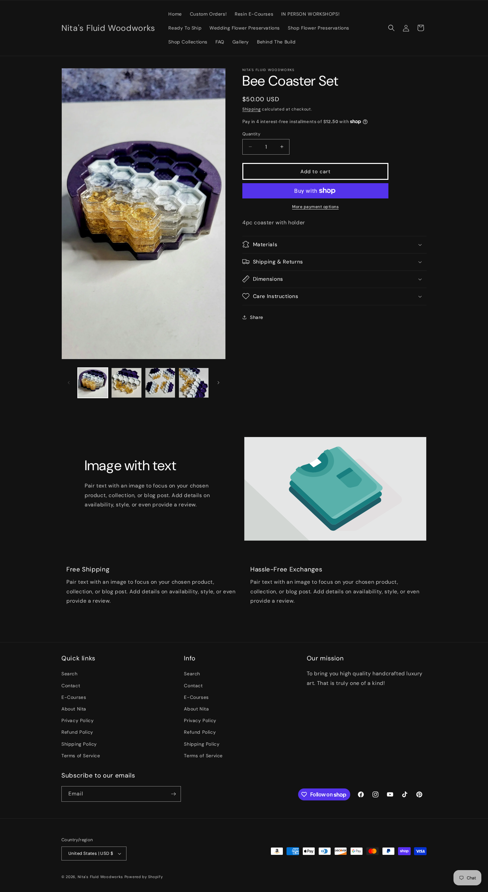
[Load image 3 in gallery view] (160, 383)
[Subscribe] (173, 794)
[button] (391, 28)
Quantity (251, 133)
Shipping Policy (79, 744)
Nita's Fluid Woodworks (100, 876)
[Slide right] (218, 382)
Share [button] (256, 317)
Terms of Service (80, 756)
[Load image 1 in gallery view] (93, 383)
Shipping (251, 109)
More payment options (315, 206)
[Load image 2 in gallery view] (126, 383)
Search (69, 674)
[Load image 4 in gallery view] (194, 383)
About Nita (73, 709)
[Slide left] (68, 382)
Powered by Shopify (143, 876)
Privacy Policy (77, 720)
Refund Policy (77, 732)
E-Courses (73, 697)
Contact (70, 686)
